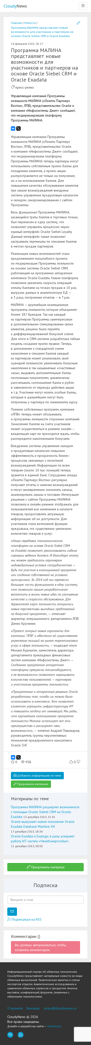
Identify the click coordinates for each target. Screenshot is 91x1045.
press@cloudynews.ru (60, 1008)
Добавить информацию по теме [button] (39, 775)
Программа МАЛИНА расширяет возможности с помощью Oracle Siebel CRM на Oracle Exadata (45, 812)
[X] (18, 128)
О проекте (15, 1008)
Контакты (33, 1008)
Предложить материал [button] (32, 784)
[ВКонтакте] (13, 128)
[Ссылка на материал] (78, 23)
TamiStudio (54, 1026)
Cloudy (15, 6)
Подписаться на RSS (26, 919)
